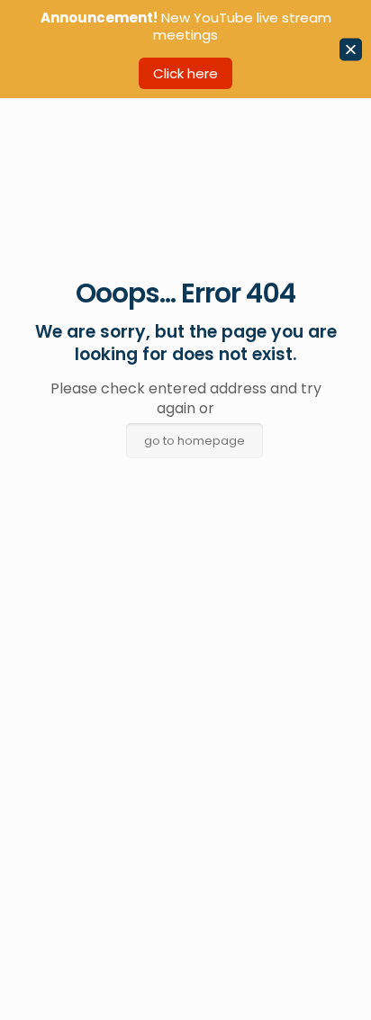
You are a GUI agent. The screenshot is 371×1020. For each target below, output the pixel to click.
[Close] (350, 49)
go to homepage (194, 440)
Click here (185, 73)
